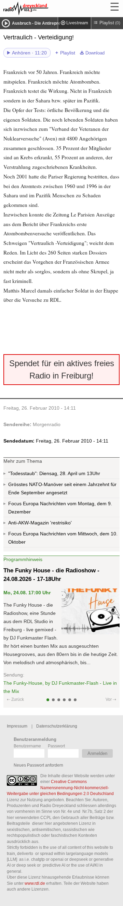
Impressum (17, 726)
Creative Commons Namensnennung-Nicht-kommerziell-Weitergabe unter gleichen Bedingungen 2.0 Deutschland (60, 787)
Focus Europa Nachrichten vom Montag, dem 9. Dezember (60, 507)
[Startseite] (44, 8)
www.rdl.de (35, 883)
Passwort (56, 746)
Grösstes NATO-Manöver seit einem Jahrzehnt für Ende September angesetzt (62, 488)
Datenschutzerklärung (56, 726)
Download (95, 53)
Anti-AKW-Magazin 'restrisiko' (40, 522)
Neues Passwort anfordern (38, 765)
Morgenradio (46, 424)
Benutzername (27, 746)
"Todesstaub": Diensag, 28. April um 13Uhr (54, 473)
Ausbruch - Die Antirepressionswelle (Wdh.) (54, 23)
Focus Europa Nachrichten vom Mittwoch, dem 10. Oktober (63, 538)
